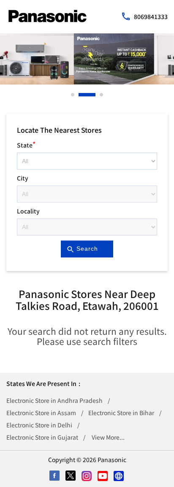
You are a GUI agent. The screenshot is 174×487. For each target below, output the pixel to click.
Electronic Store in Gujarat (42, 437)
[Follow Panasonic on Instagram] (87, 476)
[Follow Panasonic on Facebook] (55, 476)
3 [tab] (102, 95)
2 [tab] (81, 95)
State (26, 144)
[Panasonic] (47, 16)
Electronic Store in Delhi (39, 424)
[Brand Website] (119, 476)
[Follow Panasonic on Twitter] (71, 476)
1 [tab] (73, 95)
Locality (28, 211)
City (22, 178)
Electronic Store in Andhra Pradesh (54, 400)
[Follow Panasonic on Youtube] (103, 476)
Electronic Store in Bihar (121, 412)
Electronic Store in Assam (41, 412)
